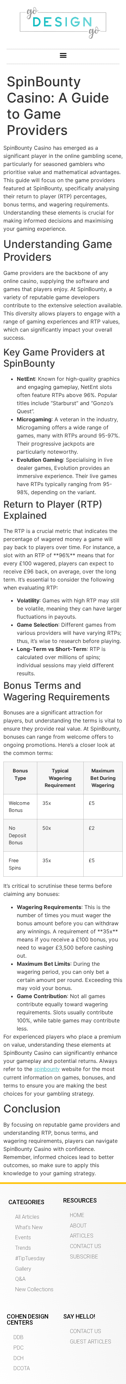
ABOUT (78, 1225)
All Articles (27, 1217)
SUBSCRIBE (84, 1256)
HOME (77, 1215)
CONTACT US (85, 1246)
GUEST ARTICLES (90, 1341)
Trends (23, 1248)
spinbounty (47, 1069)
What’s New (29, 1227)
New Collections (34, 1289)
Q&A (20, 1279)
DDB (18, 1337)
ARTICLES (81, 1236)
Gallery (23, 1269)
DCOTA (21, 1368)
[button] (63, 54)
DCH (18, 1358)
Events (23, 1237)
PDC (18, 1348)
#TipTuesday (30, 1258)
